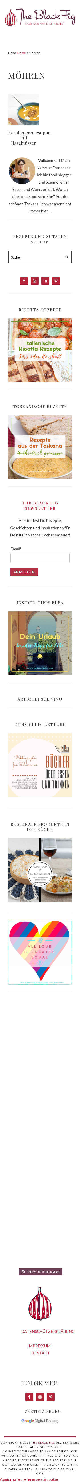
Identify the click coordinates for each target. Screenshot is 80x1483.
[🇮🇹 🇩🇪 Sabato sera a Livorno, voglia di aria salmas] (40, 1079)
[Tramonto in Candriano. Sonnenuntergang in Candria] (40, 1161)
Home (21, 53)
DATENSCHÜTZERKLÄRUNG (48, 1331)
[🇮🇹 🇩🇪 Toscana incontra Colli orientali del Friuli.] (40, 1203)
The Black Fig (42, 1442)
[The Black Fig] (40, 29)
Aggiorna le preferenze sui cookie (29, 1479)
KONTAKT (40, 1352)
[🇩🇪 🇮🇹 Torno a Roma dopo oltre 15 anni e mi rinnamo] (40, 1244)
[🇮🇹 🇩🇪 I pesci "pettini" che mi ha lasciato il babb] (40, 1037)
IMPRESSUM (39, 1345)
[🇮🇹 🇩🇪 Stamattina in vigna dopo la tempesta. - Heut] (40, 1120)
